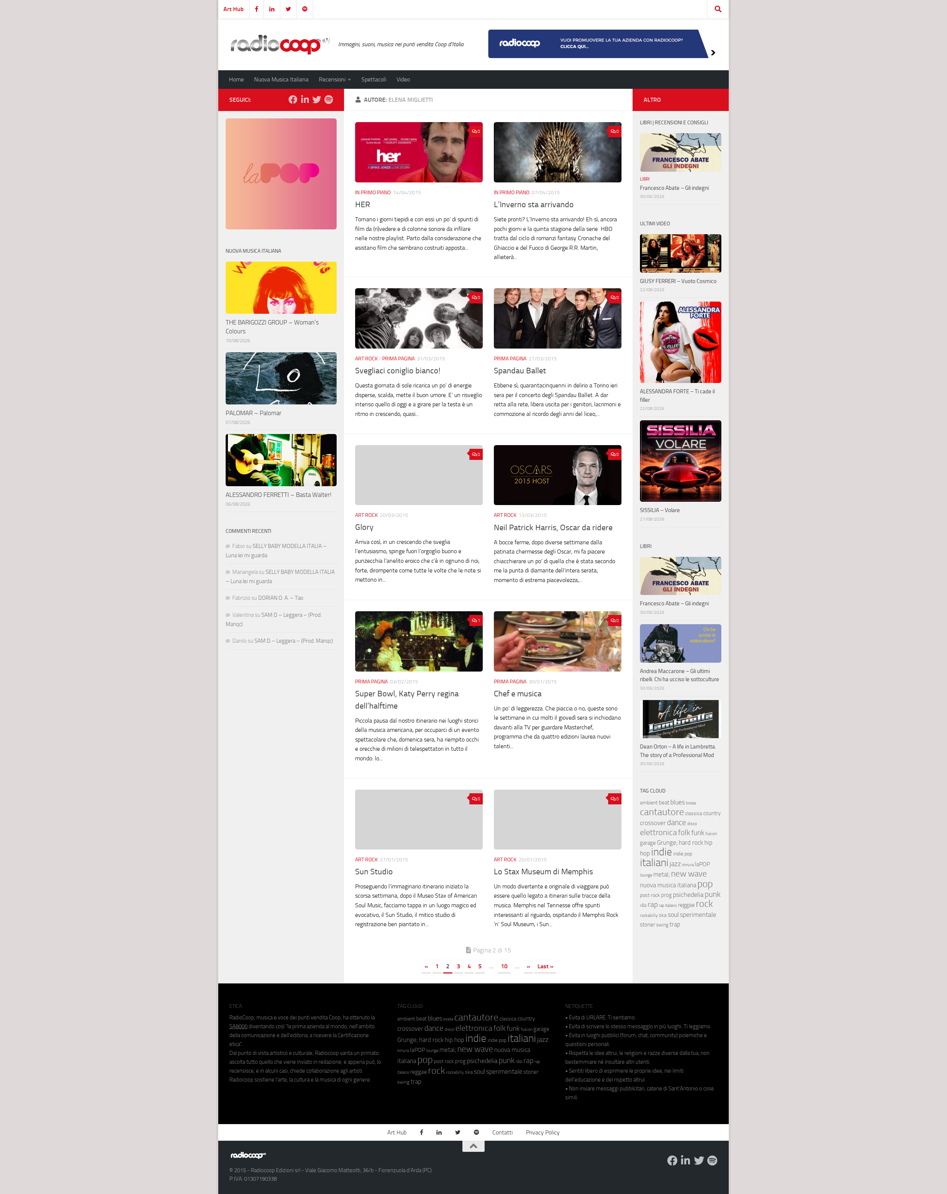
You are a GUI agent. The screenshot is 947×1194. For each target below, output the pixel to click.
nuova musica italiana (668, 885)
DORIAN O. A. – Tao (280, 598)
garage (648, 843)
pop (705, 884)
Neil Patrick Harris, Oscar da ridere (553, 527)
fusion (711, 833)
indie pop (682, 854)
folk (684, 832)
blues (677, 802)
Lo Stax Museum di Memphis (543, 872)
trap (675, 924)
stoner (647, 924)
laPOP (702, 864)
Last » (545, 966)
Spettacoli (373, 79)
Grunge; (667, 842)
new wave (689, 874)
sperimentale (698, 915)
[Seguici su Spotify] (328, 99)
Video (403, 79)
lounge (646, 875)
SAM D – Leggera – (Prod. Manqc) (294, 641)
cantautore (662, 812)
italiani (654, 862)
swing (662, 925)
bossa (691, 803)
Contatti (502, 1132)
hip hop (454, 1039)
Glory (364, 527)
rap (653, 904)
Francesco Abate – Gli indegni (674, 188)
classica (693, 813)
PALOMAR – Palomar (254, 413)
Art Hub (233, 9)
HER (362, 204)
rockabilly (649, 915)
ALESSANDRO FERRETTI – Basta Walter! (278, 494)
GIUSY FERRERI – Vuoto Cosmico (678, 281)
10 (504, 966)
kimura (688, 864)
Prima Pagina (398, 359)
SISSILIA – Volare (660, 510)
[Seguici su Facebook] (293, 99)
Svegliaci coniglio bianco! (397, 371)
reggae (686, 904)
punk (713, 894)
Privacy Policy (543, 1132)
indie (661, 851)
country (712, 813)
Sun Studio (374, 872)
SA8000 (238, 1026)
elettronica (658, 832)
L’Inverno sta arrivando (534, 204)
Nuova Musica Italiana (281, 79)
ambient (649, 803)
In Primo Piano (373, 192)
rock (704, 903)
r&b (643, 905)
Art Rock (366, 359)
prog (666, 895)
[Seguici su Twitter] (316, 99)
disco (692, 823)
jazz (675, 864)
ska (663, 915)
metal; (661, 874)
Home (236, 79)
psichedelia (688, 895)
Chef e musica (518, 694)
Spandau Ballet (520, 371)
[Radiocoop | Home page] (280, 44)
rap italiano (668, 905)
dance (676, 822)
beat (664, 802)
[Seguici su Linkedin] (304, 99)
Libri (645, 179)
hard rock (691, 842)
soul (673, 915)
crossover (653, 823)
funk (697, 833)
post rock (650, 895)
